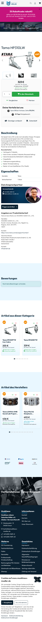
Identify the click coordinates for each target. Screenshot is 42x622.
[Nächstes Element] (39, 60)
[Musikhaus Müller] (12, 3)
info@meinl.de (5, 248)
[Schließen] (39, 9)
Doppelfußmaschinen (33, 28)
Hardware (12, 28)
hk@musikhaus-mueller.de (11, 194)
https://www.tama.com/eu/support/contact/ (15, 233)
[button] (8, 75)
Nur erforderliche (21, 602)
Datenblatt (33, 121)
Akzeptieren (8, 602)
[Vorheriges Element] (2, 60)
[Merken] (16, 323)
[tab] (14, 358)
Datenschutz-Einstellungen (9, 618)
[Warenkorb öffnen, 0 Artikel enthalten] (40, 3)
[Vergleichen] (13, 323)
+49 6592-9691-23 (9, 537)
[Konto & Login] (35, 3)
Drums (5, 28)
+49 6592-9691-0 (9, 534)
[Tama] (7, 54)
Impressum (4, 616)
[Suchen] (31, 3)
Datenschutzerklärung (16, 616)
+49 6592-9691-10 (9, 192)
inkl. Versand (24, 84)
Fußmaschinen (21, 28)
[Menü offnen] (2, 3)
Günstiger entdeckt (14, 121)
